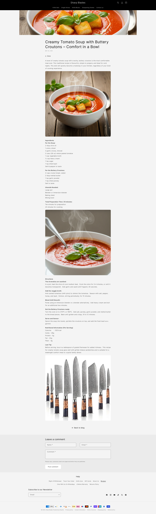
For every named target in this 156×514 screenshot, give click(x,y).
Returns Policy (94, 484)
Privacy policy (69, 509)
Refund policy (111, 509)
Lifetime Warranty (82, 484)
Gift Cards (88, 481)
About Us (96, 481)
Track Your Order (68, 481)
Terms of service (91, 509)
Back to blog (79, 428)
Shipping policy (102, 509)
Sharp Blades (49, 509)
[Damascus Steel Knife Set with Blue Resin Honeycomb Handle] (78, 420)
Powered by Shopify (58, 509)
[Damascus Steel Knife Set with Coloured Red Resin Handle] (78, 275)
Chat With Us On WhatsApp (66, 484)
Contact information (80, 509)
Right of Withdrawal (55, 481)
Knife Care (79, 481)
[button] (118, 3)
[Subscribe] (59, 495)
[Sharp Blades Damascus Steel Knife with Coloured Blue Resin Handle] (78, 136)
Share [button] (49, 56)
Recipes (103, 481)
